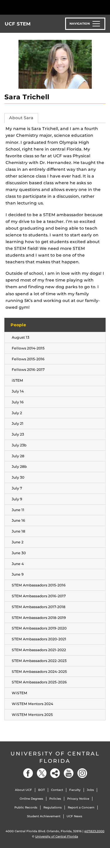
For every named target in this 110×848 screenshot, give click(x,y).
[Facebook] (28, 773)
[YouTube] (69, 773)
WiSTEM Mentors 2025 (32, 714)
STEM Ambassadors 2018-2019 (39, 617)
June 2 (17, 542)
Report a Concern (81, 807)
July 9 (17, 499)
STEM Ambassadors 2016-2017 (39, 596)
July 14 (18, 391)
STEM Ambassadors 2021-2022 (39, 650)
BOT (41, 790)
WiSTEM (19, 693)
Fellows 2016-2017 (28, 369)
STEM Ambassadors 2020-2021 (39, 639)
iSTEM (17, 380)
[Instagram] (82, 773)
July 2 (17, 413)
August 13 (20, 337)
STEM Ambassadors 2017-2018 (38, 607)
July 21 (17, 423)
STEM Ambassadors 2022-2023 (39, 660)
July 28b (19, 466)
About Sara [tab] (21, 117)
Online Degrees (31, 799)
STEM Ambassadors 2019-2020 (39, 628)
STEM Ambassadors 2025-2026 (39, 682)
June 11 (18, 510)
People (18, 324)
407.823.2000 (94, 831)
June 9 (18, 574)
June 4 (18, 564)
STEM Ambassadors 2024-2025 (39, 671)
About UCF (23, 790)
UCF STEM (18, 24)
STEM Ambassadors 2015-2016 (39, 585)
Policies (55, 799)
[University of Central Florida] (44, 7)
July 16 (18, 402)
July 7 (17, 488)
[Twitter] (42, 773)
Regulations (52, 807)
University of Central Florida (55, 757)
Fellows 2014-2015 (28, 348)
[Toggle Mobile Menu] (104, 6)
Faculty (75, 790)
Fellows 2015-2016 (28, 359)
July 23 (18, 434)
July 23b (19, 445)
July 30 (18, 477)
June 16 (18, 520)
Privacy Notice (78, 799)
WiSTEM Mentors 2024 (32, 704)
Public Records (25, 807)
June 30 (19, 553)
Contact (57, 790)
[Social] (55, 773)
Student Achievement (43, 816)
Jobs (90, 790)
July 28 (18, 456)
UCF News (74, 816)
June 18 (18, 531)
